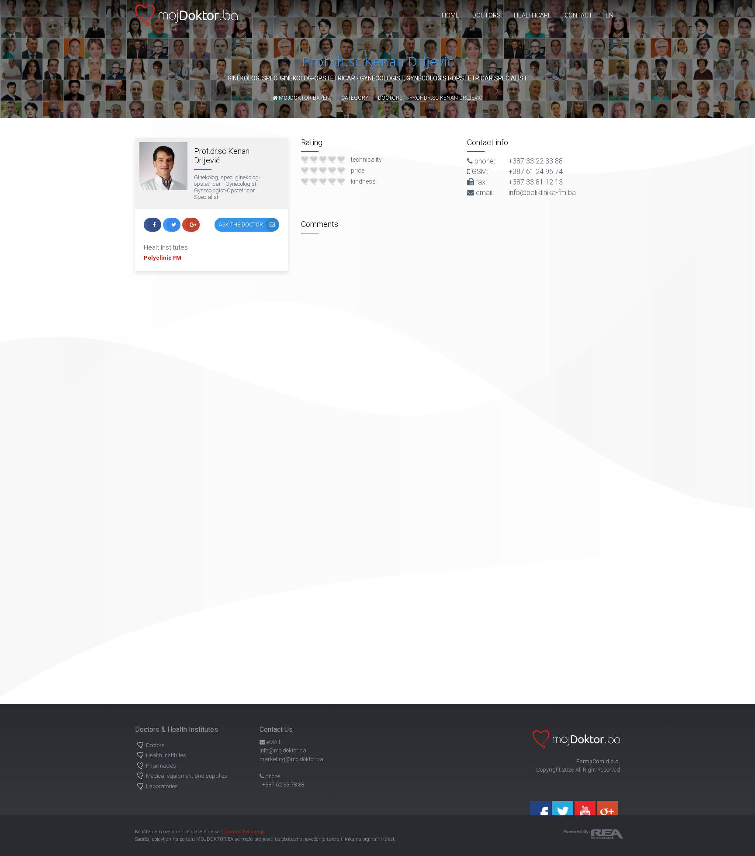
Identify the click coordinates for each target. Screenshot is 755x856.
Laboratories (162, 786)
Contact (578, 15)
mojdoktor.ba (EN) (304, 98)
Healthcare (532, 15)
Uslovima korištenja (243, 832)
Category (354, 98)
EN (609, 15)
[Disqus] (460, 347)
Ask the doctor (241, 225)
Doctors (486, 15)
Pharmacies (161, 765)
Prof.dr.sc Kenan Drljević (445, 98)
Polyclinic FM (162, 257)
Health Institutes (166, 755)
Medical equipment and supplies (186, 775)
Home (450, 15)
